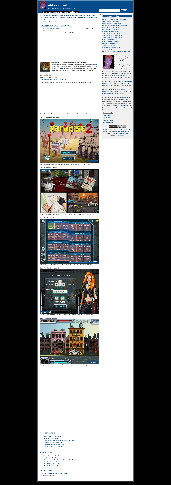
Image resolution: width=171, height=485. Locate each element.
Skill (80, 15)
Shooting (75, 15)
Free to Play (48, 17)
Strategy (86, 15)
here (87, 114)
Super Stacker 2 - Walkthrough (112, 23)
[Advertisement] (69, 47)
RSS (41, 473)
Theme (115, 133)
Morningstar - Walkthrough (110, 31)
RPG (74, 17)
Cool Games (107, 115)
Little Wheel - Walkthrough (110, 29)
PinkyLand (106, 117)
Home (45, 12)
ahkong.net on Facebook (48, 22)
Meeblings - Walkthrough (110, 39)
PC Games (121, 97)
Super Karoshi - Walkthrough (111, 27)
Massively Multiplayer (89, 17)
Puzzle (68, 15)
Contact (56, 12)
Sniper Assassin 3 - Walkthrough (112, 37)
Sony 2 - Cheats (107, 49)
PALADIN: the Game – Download (54, 444)
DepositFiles (54, 79)
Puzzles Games (108, 120)
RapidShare (45, 79)
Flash (42, 15)
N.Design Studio (123, 133)
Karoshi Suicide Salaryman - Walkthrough (115, 25)
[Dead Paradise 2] (45, 71)
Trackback (47, 473)
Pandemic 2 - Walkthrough (110, 43)
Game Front (63, 79)
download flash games (111, 93)
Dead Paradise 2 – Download (56, 25)
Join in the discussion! (60, 473)
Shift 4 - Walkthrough (108, 45)
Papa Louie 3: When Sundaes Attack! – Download (59, 440)
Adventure (54, 15)
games (117, 71)
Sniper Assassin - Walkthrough (111, 33)
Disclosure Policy (126, 129)
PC (41, 18)
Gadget (92, 15)
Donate (75, 12)
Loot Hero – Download (51, 438)
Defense (62, 15)
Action (48, 15)
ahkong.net (57, 5)
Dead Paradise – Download (52, 436)
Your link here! (108, 122)
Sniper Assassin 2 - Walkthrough (112, 35)
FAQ (70, 12)
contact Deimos (49, 82)
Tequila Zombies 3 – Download (53, 446)
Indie (79, 17)
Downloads (64, 12)
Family (48, 20)
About (50, 12)
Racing (62, 20)
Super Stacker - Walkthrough (111, 21)
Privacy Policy (116, 129)
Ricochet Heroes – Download (53, 442)
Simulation (55, 20)
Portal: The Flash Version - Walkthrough (114, 19)
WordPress (121, 135)
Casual (42, 20)
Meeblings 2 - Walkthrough (110, 41)
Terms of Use (107, 129)
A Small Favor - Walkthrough (111, 47)
